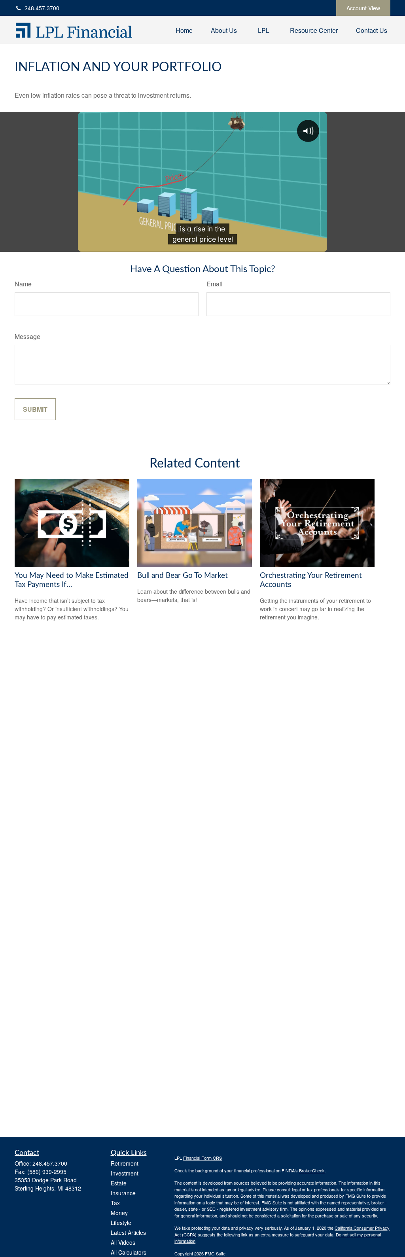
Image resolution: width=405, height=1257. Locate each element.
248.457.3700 (42, 8)
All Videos (123, 1242)
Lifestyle (121, 1223)
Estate (119, 1183)
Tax (115, 1203)
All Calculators (128, 1252)
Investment (124, 1173)
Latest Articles (128, 1232)
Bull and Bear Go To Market (182, 575)
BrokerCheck (312, 1170)
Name (23, 283)
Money (119, 1213)
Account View (363, 8)
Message (27, 336)
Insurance (123, 1193)
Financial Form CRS (202, 1158)
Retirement (124, 1163)
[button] (184, 30)
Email (214, 283)
